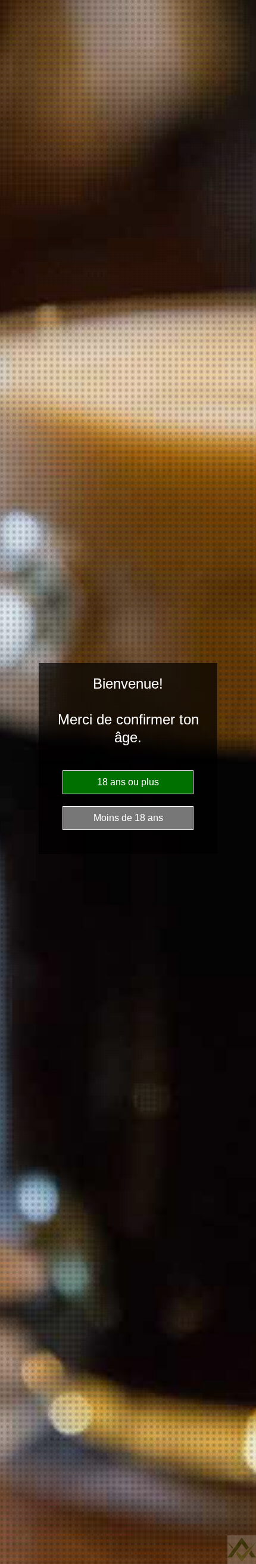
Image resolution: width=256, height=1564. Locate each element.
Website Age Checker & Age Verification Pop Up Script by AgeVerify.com (241, 1549)
